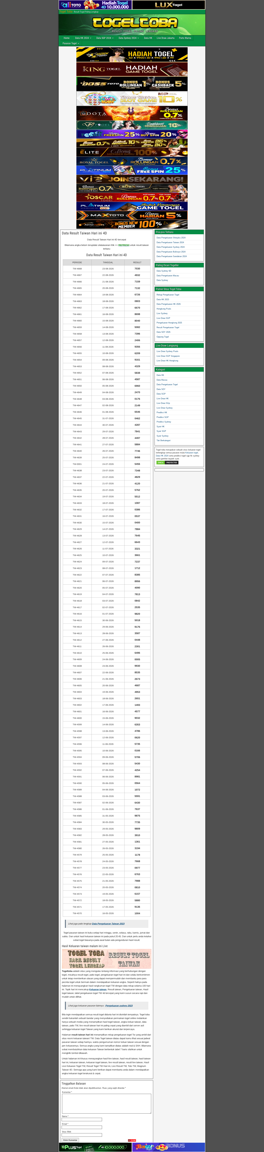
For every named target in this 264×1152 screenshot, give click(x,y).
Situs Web (66, 1132)
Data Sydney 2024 (127, 38)
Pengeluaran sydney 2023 (118, 1005)
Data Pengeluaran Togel (167, 384)
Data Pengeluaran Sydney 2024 (171, 247)
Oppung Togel (163, 337)
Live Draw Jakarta (165, 38)
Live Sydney (162, 313)
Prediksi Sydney (164, 422)
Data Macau (162, 380)
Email (65, 1124)
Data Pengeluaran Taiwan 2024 (170, 242)
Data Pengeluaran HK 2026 (169, 304)
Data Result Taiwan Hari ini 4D (84, 233)
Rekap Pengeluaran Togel (168, 295)
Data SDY (161, 389)
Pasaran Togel (70, 43)
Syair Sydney (163, 436)
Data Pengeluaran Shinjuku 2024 (171, 238)
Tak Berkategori (163, 440)
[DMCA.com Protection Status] (167, 464)
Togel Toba (66, 11)
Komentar (67, 1092)
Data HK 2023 (163, 299)
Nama (65, 1116)
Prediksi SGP (163, 417)
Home (67, 38)
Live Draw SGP (163, 318)
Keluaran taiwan (97, 989)
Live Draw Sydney (165, 408)
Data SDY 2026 (163, 332)
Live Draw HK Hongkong (167, 360)
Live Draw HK (163, 398)
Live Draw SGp (163, 403)
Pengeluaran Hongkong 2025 (169, 323)
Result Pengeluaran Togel (168, 327)
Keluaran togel (191, 453)
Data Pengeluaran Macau (168, 275)
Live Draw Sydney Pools (167, 351)
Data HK (148, 38)
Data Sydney (162, 280)
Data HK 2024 (82, 38)
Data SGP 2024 (103, 38)
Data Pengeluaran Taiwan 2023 (108, 923)
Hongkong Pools (164, 309)
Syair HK (161, 426)
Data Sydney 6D (164, 271)
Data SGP (161, 394)
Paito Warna (185, 38)
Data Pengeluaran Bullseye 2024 (171, 252)
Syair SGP (161, 431)
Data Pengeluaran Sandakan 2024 (172, 256)
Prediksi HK (162, 412)
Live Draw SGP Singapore (168, 356)
